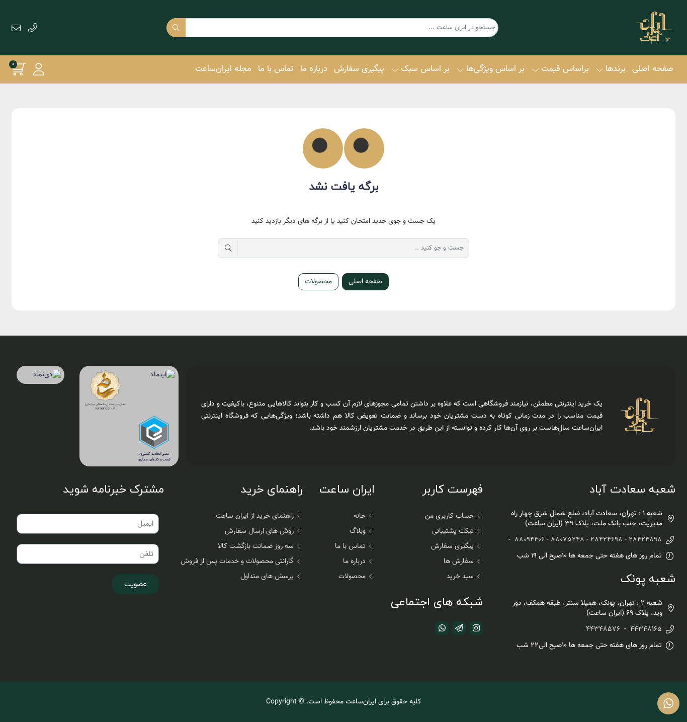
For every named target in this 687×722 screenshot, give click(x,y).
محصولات (318, 281)
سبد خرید (460, 576)
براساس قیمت (565, 68)
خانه (360, 516)
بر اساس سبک (425, 68)
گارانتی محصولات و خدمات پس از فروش (237, 561)
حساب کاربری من (449, 516)
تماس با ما (276, 68)
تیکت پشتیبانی (453, 531)
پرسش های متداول (267, 576)
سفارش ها (459, 561)
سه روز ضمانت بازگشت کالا (256, 546)
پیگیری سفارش (359, 68)
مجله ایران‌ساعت (223, 68)
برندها (616, 68)
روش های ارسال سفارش (259, 531)
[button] (38, 69)
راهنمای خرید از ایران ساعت (255, 516)
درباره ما (313, 68)
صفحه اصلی (652, 68)
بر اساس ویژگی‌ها (495, 68)
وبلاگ (358, 531)
